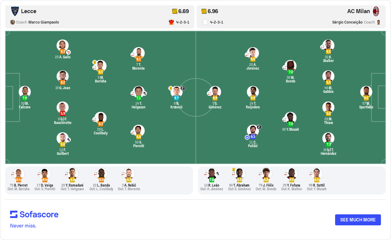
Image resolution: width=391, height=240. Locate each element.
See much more (358, 219)
